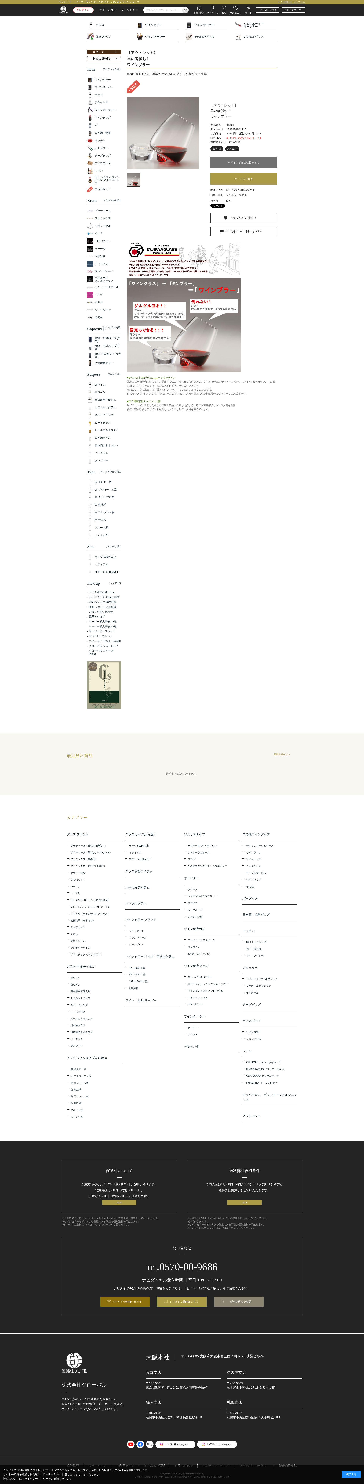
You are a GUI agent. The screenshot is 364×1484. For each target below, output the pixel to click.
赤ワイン (75, 977)
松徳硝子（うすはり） (83, 920)
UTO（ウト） (78, 879)
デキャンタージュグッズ (259, 845)
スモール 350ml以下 (140, 859)
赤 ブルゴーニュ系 (81, 1076)
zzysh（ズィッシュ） (200, 953)
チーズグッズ (251, 1004)
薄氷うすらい (78, 940)
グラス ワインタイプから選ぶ (87, 1058)
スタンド (193, 1034)
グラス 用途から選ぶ (81, 966)
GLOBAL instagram (177, 1444)
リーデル (75, 893)
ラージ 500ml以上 (139, 845)
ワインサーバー (204, 25)
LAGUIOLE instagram (219, 1444)
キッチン (248, 930)
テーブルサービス (256, 872)
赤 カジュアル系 (80, 1082)
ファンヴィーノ (137, 937)
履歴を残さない (282, 754)
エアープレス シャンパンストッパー (208, 983)
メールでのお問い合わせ (127, 1301)
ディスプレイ (251, 1020)
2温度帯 (133, 988)
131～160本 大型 (138, 981)
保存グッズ (103, 36)
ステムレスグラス (80, 998)
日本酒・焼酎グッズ (256, 914)
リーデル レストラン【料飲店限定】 (91, 900)
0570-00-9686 (182, 1266)
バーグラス (77, 1039)
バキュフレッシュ (197, 997)
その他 (250, 886)
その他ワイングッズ (256, 834)
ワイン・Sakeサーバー (141, 1000)
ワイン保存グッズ (196, 965)
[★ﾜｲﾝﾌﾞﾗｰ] (163, 133)
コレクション (253, 866)
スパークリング (79, 1005)
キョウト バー (78, 927)
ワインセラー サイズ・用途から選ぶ (150, 956)
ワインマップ (253, 879)
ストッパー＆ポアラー (200, 977)
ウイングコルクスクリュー (202, 896)
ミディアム (135, 852)
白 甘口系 (76, 1103)
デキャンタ (191, 1046)
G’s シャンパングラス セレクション (90, 906)
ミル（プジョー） (256, 955)
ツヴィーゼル (78, 872)
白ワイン (75, 984)
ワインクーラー (155, 36)
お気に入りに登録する (243, 218)
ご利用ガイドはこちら (293, 2)
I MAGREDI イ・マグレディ (261, 1082)
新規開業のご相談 (240, 1301)
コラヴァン (194, 946)
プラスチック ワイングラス (86, 954)
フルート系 (77, 1110)
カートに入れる (243, 179)
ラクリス (193, 889)
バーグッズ (250, 898)
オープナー (191, 878)
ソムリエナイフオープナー (254, 25)
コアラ (191, 859)
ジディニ (193, 903)
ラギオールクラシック (258, 985)
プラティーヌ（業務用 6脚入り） (89, 845)
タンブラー (77, 1045)
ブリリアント (136, 931)
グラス (100, 25)
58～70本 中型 (137, 974)
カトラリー (250, 967)
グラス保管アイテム (139, 871)
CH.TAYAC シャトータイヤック (263, 1062)
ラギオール (252, 992)
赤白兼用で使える (80, 991)
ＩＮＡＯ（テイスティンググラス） (90, 913)
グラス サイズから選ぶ (140, 834)
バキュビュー (195, 1004)
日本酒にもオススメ (82, 1032)
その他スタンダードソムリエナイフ (207, 866)
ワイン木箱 (252, 1032)
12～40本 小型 (137, 968)
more (119, 1202)
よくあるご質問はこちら (183, 1301)
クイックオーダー (294, 10)
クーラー (193, 1027)
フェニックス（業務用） (84, 859)
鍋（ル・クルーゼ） (257, 942)
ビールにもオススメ (82, 1018)
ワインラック (253, 852)
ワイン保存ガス (194, 928)
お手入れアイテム (137, 887)
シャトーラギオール (199, 852)
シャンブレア (136, 944)
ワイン (247, 1051)
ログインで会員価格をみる (244, 162)
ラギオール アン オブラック (203, 845)
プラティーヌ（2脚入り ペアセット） (91, 852)
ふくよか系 (77, 1116)
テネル (74, 934)
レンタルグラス (254, 36)
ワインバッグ (253, 859)
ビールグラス (78, 1011)
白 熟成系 (76, 1089)
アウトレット (251, 1115)
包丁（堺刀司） (255, 948)
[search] (185, 10)
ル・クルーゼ (195, 909)
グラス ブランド (78, 834)
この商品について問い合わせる (243, 231)
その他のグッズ (204, 36)
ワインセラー (153, 25)
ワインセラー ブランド (140, 919)
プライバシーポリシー (35, 1478)
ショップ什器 (253, 1038)
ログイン (84, 10)
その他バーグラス (80, 947)
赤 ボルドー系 (78, 1069)
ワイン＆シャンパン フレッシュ (205, 990)
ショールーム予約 (267, 10)
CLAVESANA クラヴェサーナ (262, 1075)
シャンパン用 (195, 916)
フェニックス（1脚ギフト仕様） (88, 866)
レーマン (75, 886)
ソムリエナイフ (194, 834)
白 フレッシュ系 (80, 1096)
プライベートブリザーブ (201, 940)
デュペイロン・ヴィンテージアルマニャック (269, 1097)
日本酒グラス (78, 1025)
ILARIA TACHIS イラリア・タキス (265, 1069)
